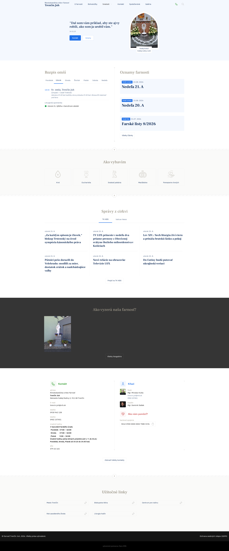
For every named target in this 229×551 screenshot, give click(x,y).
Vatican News (121, 219)
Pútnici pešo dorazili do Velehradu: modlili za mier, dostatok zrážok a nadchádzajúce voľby (65, 265)
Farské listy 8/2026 (139, 123)
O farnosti (79, 4)
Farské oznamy (127, 82)
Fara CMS (122, 546)
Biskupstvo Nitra (101, 503)
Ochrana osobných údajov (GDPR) (213, 536)
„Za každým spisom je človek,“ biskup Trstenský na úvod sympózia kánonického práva (63, 238)
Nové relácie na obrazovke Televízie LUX (109, 261)
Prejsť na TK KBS (114, 280)
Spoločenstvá (134, 4)
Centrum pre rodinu (150, 503)
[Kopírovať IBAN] (152, 424)
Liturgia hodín (100, 513)
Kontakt (121, 4)
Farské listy (126, 119)
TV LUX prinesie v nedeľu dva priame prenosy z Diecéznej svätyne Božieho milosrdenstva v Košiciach (113, 240)
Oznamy (88, 38)
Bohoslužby (92, 4)
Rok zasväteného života (56, 513)
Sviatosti (106, 4)
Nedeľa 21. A (132, 86)
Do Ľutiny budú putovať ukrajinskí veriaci (158, 261)
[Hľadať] (183, 4)
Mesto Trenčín (52, 503)
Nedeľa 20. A (133, 105)
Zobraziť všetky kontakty (114, 460)
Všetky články (127, 135)
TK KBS (105, 219)
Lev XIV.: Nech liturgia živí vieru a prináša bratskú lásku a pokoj (163, 237)
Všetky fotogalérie (114, 356)
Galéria (148, 4)
